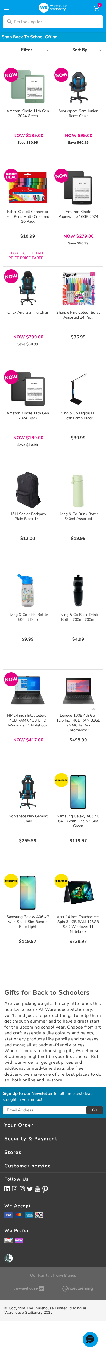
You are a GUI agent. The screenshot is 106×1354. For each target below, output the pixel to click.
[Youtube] (37, 1189)
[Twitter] (30, 1188)
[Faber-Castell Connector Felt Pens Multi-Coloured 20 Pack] (28, 188)
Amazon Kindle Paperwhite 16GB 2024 (78, 214)
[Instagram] (22, 1188)
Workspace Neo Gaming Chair (27, 819)
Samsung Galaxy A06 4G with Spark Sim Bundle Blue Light (28, 921)
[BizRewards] (8, 1240)
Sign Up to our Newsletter (28, 1093)
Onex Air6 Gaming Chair (27, 312)
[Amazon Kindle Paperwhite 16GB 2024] (78, 188)
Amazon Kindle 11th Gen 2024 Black (28, 416)
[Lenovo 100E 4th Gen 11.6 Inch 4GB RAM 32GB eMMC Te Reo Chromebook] (78, 691)
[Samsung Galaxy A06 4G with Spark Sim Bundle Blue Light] (28, 893)
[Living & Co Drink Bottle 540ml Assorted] (78, 490)
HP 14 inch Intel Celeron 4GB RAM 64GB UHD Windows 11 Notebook (28, 720)
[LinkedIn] (7, 1188)
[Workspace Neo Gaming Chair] (28, 792)
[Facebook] (14, 1188)
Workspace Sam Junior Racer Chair (78, 113)
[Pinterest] (45, 1189)
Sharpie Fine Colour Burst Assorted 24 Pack (78, 315)
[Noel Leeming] (77, 1288)
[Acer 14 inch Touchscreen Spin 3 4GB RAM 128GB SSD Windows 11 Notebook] (78, 893)
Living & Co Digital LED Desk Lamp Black (78, 416)
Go (94, 1110)
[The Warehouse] (28, 1288)
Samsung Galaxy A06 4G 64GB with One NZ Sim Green (78, 821)
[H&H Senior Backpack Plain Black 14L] (28, 490)
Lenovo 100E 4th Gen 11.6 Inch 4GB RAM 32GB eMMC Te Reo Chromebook (78, 723)
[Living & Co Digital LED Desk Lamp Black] (78, 389)
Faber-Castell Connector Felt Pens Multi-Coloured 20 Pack (27, 216)
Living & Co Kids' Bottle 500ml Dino (28, 617)
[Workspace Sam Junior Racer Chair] (78, 87)
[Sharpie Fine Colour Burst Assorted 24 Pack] (78, 288)
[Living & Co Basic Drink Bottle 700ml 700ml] (78, 590)
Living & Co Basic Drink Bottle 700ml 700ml (78, 617)
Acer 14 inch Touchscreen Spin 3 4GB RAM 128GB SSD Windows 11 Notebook (78, 924)
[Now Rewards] (19, 1240)
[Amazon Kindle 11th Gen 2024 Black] (28, 389)
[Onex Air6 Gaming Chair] (28, 288)
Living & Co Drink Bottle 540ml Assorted (78, 516)
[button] (90, 1339)
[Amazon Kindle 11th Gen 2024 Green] (28, 87)
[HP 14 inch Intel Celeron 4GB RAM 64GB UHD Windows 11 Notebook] (28, 691)
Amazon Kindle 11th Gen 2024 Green (28, 113)
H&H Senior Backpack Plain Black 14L (27, 516)
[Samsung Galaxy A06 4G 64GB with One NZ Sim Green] (78, 792)
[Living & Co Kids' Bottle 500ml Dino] (28, 590)
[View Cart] (93, 8)
